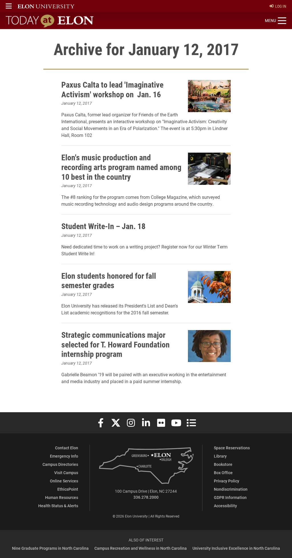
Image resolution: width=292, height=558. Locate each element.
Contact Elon (66, 447)
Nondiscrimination (231, 489)
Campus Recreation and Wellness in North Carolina (140, 548)
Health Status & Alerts (58, 505)
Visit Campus (66, 472)
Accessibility (225, 505)
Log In (280, 6)
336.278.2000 (146, 497)
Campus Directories (60, 464)
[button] (9, 6)
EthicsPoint (67, 489)
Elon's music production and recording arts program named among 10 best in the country (121, 167)
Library (220, 456)
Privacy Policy (226, 481)
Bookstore (223, 464)
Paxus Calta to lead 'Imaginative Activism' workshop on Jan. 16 (112, 89)
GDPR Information (230, 497)
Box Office (223, 472)
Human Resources (61, 497)
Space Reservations (232, 447)
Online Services (64, 481)
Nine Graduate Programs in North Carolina (50, 548)
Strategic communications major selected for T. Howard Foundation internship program (115, 344)
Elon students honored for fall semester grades (108, 280)
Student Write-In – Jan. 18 (103, 226)
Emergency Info (64, 456)
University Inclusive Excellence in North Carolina (236, 548)
